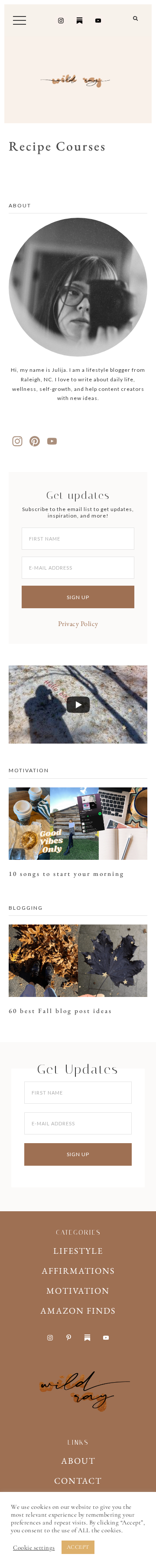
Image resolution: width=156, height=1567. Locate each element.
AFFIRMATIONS (78, 1270)
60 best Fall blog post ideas (60, 1010)
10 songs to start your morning (66, 873)
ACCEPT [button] (78, 1547)
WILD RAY (78, 80)
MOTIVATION (78, 1290)
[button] (136, 22)
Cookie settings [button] (34, 1547)
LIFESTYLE (78, 1250)
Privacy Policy (78, 623)
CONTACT (78, 1480)
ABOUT (78, 1460)
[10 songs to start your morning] (78, 826)
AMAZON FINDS (78, 1310)
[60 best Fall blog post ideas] (78, 963)
